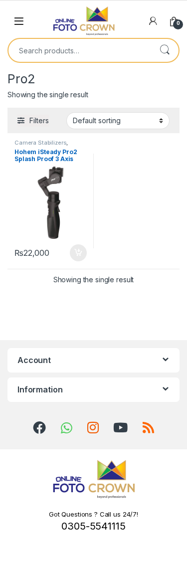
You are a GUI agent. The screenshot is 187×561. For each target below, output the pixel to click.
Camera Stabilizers (40, 142)
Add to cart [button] (78, 252)
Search (165, 50)
